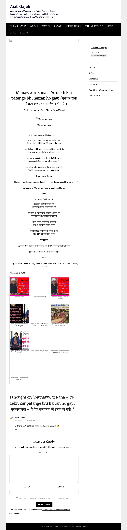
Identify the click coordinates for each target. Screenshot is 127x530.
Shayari (58, 26)
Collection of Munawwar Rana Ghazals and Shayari (44, 188)
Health (111, 26)
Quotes (46, 26)
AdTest (92, 73)
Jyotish (34, 26)
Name (26, 486)
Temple (12, 33)
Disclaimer (93, 84)
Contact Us (93, 79)
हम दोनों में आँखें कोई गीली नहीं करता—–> (59, 246)
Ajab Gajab (20, 6)
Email (61, 486)
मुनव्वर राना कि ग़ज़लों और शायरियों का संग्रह (44, 252)
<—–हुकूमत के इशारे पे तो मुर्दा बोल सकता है (29, 246)
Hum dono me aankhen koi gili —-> (63, 182)
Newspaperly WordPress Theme (74, 526)
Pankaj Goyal (58, 110)
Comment (44, 452)
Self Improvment (94, 26)
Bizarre (24, 33)
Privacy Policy (95, 96)
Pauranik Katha (17, 26)
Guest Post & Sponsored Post (101, 90)
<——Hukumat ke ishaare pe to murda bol (27, 182)
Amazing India (73, 26)
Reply (17, 429)
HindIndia (19, 417)
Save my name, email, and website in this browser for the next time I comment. (44, 498)
